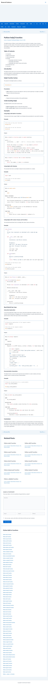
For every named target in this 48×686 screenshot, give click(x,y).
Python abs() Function (7, 534)
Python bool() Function (7, 545)
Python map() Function (7, 618)
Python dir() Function (7, 566)
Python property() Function (8, 639)
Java (2, 23)
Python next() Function (7, 626)
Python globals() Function (8, 588)
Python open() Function (7, 633)
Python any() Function (7, 538)
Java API (6, 23)
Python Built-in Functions (15, 445)
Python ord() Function (7, 635)
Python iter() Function (7, 609)
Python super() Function (7, 663)
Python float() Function (7, 579)
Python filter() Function (7, 577)
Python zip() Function (7, 672)
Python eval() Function (7, 573)
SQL (27, 23)
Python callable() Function (8, 551)
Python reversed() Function (8, 644)
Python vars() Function (7, 669)
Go (43, 23)
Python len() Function (7, 611)
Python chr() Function (7, 553)
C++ (37, 23)
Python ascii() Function (31, 452)
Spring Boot (12, 23)
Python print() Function (7, 637)
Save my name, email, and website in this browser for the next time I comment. (20, 518)
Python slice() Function (7, 652)
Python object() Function (7, 629)
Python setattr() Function (7, 650)
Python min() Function (7, 624)
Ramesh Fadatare (6, 2)
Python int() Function (7, 603)
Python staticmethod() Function (9, 654)
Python (17, 23)
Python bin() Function (7, 543)
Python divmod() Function (8, 568)
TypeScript (13, 26)
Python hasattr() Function (8, 590)
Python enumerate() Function (8, 571)
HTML (2, 26)
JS (5, 26)
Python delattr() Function (8, 562)
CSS (9, 26)
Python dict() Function (7, 564)
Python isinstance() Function (8, 605)
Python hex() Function (7, 596)
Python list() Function (7, 614)
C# (40, 23)
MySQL (24, 26)
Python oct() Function (7, 631)
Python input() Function (7, 601)
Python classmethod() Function (9, 556)
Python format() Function (8, 581)
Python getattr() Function (8, 586)
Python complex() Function (8, 560)
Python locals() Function (7, 616)
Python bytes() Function (7, 549)
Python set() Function (7, 648)
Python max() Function (7, 620)
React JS (19, 26)
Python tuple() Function (7, 665)
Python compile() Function (8, 558)
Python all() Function (7, 536)
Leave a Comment (7, 40)
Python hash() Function (7, 592)
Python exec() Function (7, 575)
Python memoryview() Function (9, 622)
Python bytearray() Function (8, 547)
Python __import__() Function (8, 674)
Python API (22, 23)
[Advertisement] (24, 13)
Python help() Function (7, 594)
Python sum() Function (7, 661)
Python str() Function (7, 659)
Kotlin (31, 23)
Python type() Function (7, 667)
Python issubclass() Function (8, 607)
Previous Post (6, 31)
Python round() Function (7, 646)
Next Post (42, 31)
